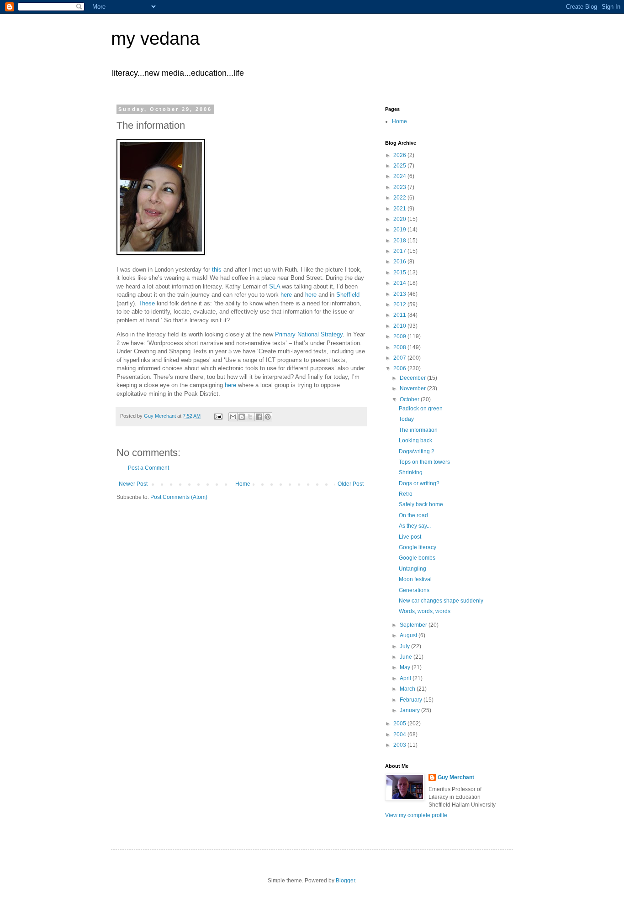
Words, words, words (424, 611)
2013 (400, 294)
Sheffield (348, 294)
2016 (400, 261)
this (217, 269)
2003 (400, 745)
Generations (414, 590)
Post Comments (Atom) (178, 497)
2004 (400, 734)
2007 (400, 358)
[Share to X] (250, 416)
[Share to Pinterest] (267, 416)
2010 (400, 326)
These (146, 303)
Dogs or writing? (419, 483)
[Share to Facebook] (259, 416)
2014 (400, 283)
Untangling (412, 569)
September (414, 625)
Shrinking (411, 472)
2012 (400, 304)
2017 (400, 251)
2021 (400, 208)
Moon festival (415, 579)
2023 (400, 187)
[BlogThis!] (241, 416)
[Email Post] (218, 416)
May (406, 667)
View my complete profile (416, 815)
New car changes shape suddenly (441, 601)
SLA (274, 286)
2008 (400, 347)
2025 (400, 166)
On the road (413, 515)
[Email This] (233, 416)
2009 (400, 336)
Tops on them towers (424, 462)
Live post (410, 537)
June (406, 657)
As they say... (415, 526)
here (286, 294)
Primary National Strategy (309, 334)
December (413, 378)
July (405, 646)
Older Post (351, 484)
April (406, 678)
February (411, 700)
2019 (400, 229)
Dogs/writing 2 (416, 451)
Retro (405, 494)
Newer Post (133, 484)
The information (418, 430)
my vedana (155, 38)
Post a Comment (148, 468)
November (413, 388)
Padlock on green (421, 408)
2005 (400, 723)
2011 (400, 315)
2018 (400, 240)
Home (242, 484)
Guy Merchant (456, 777)
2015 (400, 272)
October (410, 399)
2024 (400, 176)
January (410, 710)
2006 (400, 368)
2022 (400, 197)
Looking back (415, 440)
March (408, 689)
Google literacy (417, 547)
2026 (400, 155)
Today (406, 419)
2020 (400, 219)
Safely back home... (423, 504)
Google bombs (417, 558)
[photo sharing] (160, 252)
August (409, 635)
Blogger (345, 880)
